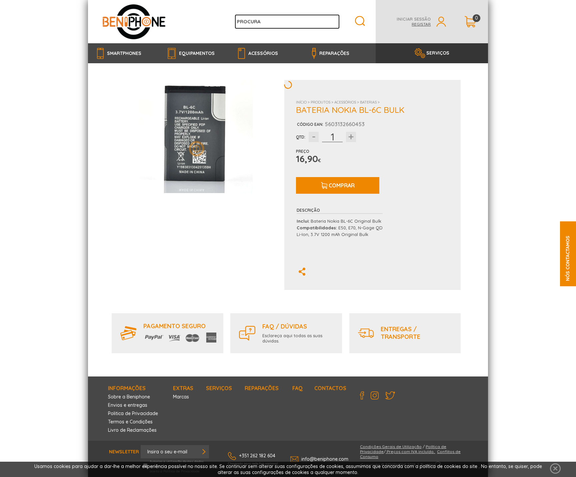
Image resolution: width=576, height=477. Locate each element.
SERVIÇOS (437, 53)
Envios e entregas (127, 405)
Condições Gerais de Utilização (391, 446)
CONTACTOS (330, 388)
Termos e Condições (130, 422)
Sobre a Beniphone (129, 397)
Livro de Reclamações (132, 430)
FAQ (297, 388)
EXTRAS (183, 388)
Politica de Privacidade (133, 413)
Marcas (181, 397)
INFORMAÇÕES (127, 388)
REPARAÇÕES (262, 388)
